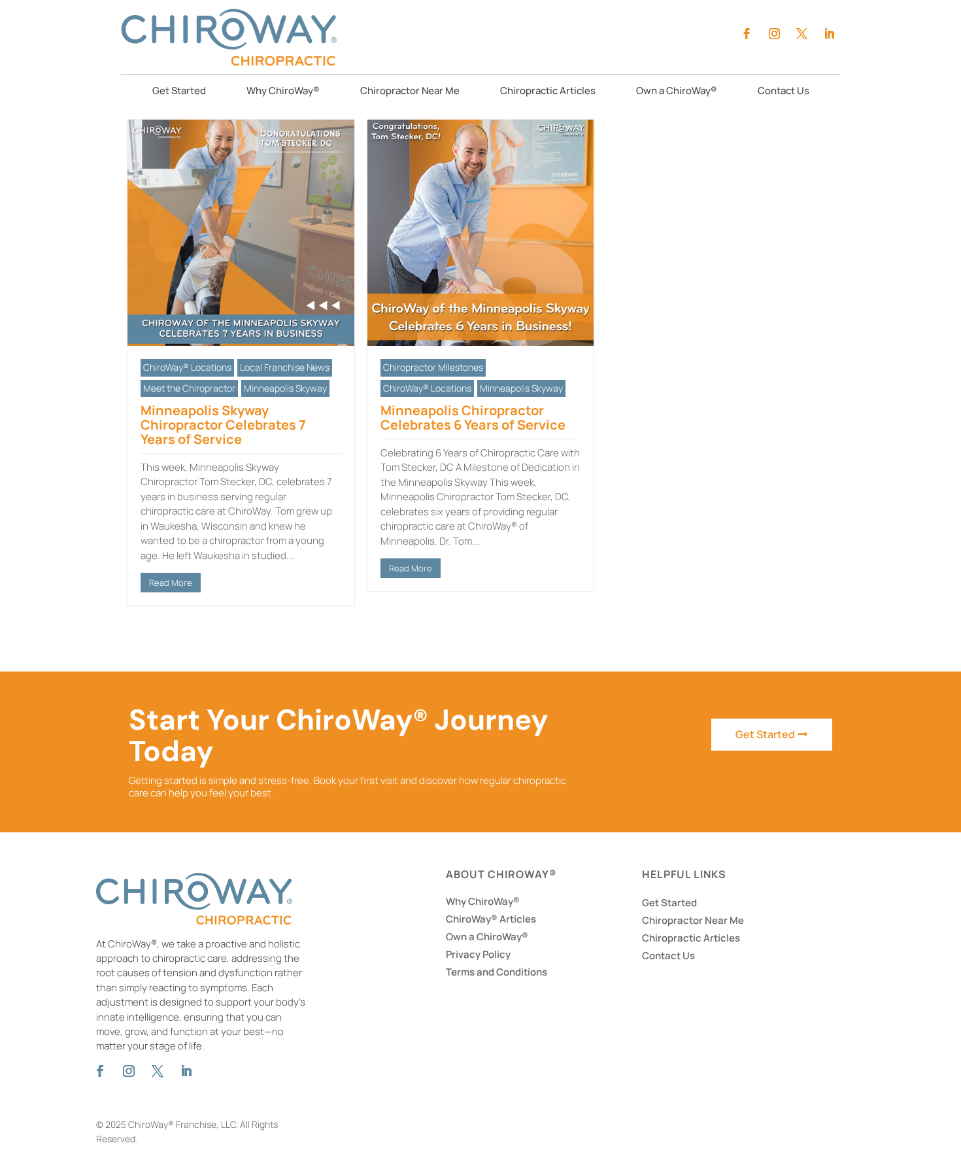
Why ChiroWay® (283, 91)
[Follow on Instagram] (774, 34)
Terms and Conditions (496, 972)
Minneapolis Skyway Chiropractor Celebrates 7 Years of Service (223, 424)
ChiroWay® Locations (187, 367)
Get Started (179, 91)
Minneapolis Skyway (285, 388)
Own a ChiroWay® (676, 91)
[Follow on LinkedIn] (829, 34)
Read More (170, 582)
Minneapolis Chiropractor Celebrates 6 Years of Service (472, 417)
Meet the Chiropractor (189, 388)
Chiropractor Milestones (433, 367)
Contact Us (783, 91)
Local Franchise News (284, 367)
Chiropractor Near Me (410, 91)
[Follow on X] (801, 34)
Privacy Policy (478, 954)
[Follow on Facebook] (746, 34)
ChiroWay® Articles (491, 919)
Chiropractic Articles (548, 91)
